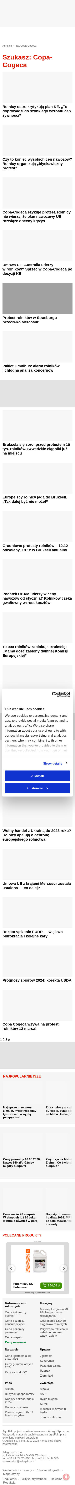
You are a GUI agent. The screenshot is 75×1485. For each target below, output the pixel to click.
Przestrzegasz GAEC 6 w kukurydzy (19, 1413)
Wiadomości (10, 1470)
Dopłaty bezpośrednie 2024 (19, 1400)
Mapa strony (11, 1473)
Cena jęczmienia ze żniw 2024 (18, 1357)
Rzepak (45, 1370)
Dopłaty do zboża (16, 1407)
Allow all (37, 776)
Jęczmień (46, 1355)
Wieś (8, 1382)
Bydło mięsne (49, 1398)
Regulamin (9, 1478)
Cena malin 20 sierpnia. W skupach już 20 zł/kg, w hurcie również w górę (20, 1217)
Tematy (27, 1470)
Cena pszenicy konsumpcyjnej (15, 1322)
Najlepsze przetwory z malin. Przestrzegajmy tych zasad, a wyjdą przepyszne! (19, 1112)
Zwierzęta (47, 1382)
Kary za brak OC (16, 1372)
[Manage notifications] (66, 1477)
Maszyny (46, 1303)
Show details (52, 763)
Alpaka (44, 1388)
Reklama (56, 1478)
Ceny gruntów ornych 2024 (19, 1365)
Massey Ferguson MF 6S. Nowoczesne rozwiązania (54, 1312)
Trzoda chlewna (50, 1417)
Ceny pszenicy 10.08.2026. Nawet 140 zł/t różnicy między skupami (22, 1162)
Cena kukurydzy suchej (15, 1314)
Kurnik (44, 1403)
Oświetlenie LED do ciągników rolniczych (53, 1322)
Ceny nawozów (15, 1342)
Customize (35, 788)
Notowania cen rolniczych (15, 1304)
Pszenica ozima (50, 1365)
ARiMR (9, 1388)
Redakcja (9, 1482)
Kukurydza (47, 1360)
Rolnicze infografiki (48, 1470)
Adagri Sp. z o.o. (59, 1431)
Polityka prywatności (33, 1478)
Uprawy (45, 1349)
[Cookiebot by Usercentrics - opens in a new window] (53, 694)
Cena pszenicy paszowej (14, 1330)
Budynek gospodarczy (19, 1393)
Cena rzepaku (14, 1337)
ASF (43, 1393)
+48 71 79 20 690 (18, 1458)
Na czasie (12, 1349)
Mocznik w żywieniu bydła (53, 1410)
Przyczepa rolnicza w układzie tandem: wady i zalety (54, 1332)
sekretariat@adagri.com (18, 1461)
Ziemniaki (46, 1375)
